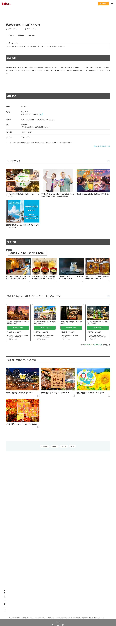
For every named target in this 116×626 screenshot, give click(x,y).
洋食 (73, 446)
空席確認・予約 (18, 327)
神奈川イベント (52, 617)
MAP (41, 114)
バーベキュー (88, 345)
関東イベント (33, 617)
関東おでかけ (25, 617)
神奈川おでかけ (42, 617)
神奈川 (55, 446)
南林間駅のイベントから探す (80, 617)
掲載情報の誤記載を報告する (102, 146)
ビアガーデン (98, 345)
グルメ (64, 446)
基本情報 (11, 95)
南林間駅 (45, 446)
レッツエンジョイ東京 (14, 617)
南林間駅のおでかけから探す (64, 617)
